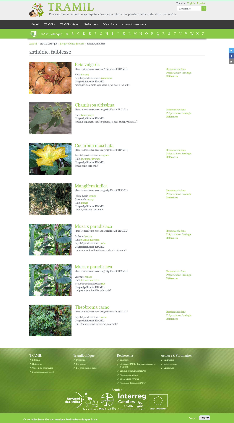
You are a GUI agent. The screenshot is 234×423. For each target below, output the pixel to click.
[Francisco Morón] (50, 78)
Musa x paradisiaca (93, 225)
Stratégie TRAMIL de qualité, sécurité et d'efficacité (137, 365)
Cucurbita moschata (94, 144)
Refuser (205, 418)
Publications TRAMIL (129, 378)
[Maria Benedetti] (50, 199)
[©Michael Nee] (50, 118)
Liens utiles (169, 367)
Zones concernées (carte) (43, 371)
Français (180, 3)
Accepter (193, 418)
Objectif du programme (42, 367)
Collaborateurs (170, 363)
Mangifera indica (91, 185)
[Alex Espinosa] (50, 159)
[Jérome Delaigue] (50, 239)
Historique (37, 363)
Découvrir (80, 359)
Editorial (36, 359)
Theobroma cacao (92, 306)
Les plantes (81, 363)
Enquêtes (124, 359)
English (191, 3)
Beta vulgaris (87, 64)
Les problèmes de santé (86, 367)
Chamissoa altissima (94, 104)
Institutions (169, 359)
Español (201, 3)
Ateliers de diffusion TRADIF (133, 382)
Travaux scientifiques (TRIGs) (133, 370)
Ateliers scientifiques (129, 374)
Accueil (35, 24)
